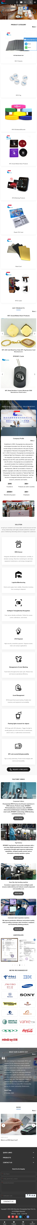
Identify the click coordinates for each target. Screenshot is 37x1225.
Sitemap (13, 1213)
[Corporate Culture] (18, 790)
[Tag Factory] (18, 832)
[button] (16, 17)
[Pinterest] (13, 1216)
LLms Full (24, 1213)
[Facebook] (28, 1216)
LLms (18, 1213)
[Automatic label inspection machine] (18, 907)
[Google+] (16, 1216)
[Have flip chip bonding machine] (18, 871)
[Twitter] (24, 1216)
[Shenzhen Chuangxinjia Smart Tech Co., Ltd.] (3, 2)
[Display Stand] (18, 12)
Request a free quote (20, 769)
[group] (18, 335)
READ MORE (18, 818)
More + (34, 26)
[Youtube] (9, 1216)
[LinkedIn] (20, 1216)
